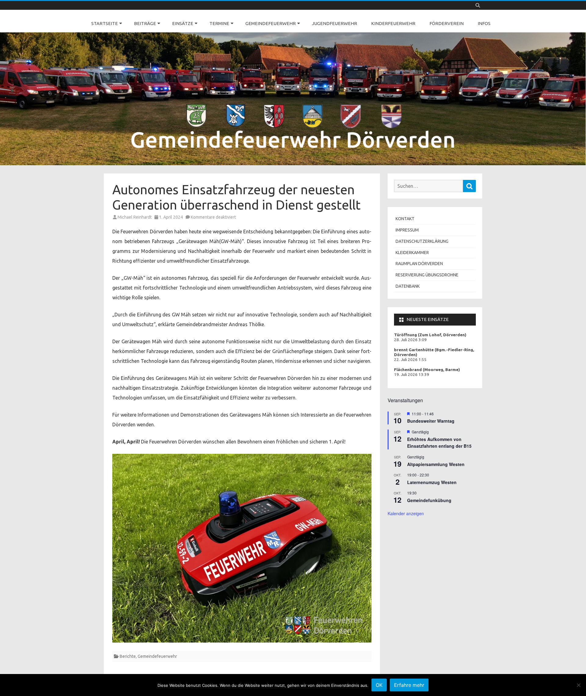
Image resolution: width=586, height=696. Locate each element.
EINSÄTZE (182, 23)
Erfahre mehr (409, 685)
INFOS (484, 23)
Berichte (128, 656)
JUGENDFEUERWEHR (334, 23)
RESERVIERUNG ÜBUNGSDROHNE (427, 274)
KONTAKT (405, 218)
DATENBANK (408, 286)
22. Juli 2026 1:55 (410, 359)
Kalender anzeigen (406, 513)
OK (379, 685)
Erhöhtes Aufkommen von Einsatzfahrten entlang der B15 (439, 442)
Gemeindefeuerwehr (157, 656)
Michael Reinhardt (135, 217)
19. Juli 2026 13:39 (411, 374)
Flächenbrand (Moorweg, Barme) (427, 369)
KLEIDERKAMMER (412, 252)
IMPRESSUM (407, 230)
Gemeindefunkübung (429, 500)
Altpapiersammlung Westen (436, 464)
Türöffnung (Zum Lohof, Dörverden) (430, 335)
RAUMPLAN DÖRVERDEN (419, 263)
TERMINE (219, 23)
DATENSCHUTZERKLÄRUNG (422, 241)
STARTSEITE (104, 23)
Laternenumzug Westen (432, 482)
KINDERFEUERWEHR (393, 23)
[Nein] (578, 685)
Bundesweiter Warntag (430, 421)
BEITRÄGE (145, 23)
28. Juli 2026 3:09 (410, 339)
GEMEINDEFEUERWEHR (270, 23)
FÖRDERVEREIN (446, 23)
